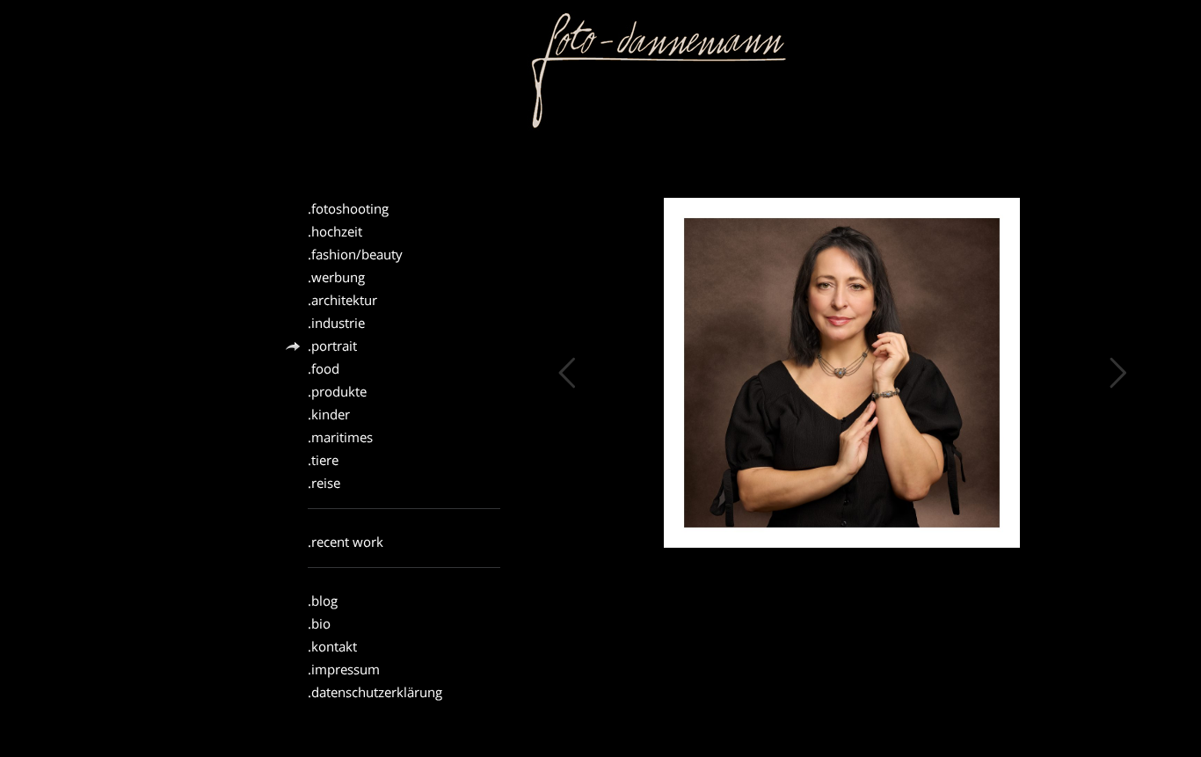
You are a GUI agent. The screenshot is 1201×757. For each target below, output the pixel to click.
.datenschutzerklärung (375, 692)
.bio (319, 624)
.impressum (344, 669)
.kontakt (332, 646)
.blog (323, 601)
